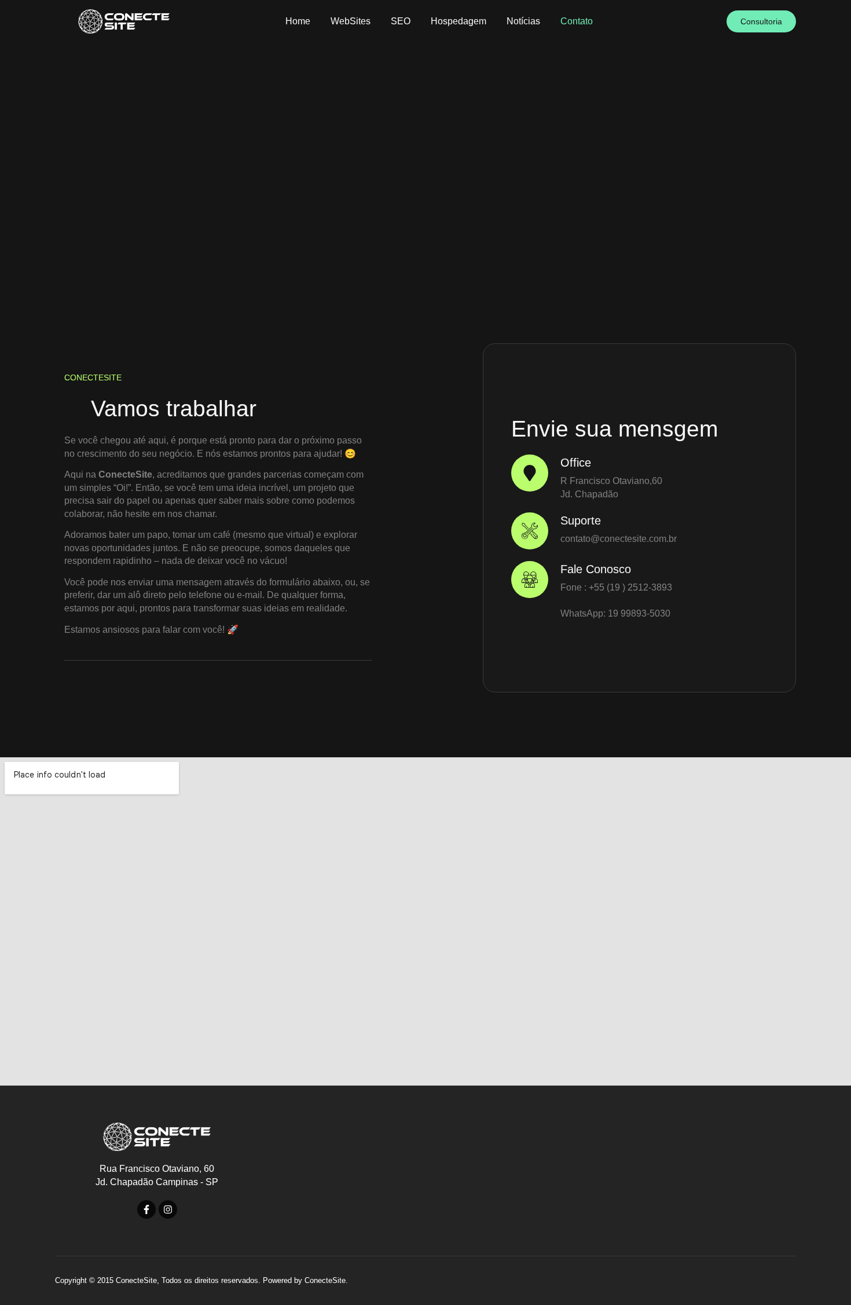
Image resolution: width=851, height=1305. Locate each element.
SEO (400, 21)
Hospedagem (458, 21)
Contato (576, 21)
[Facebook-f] (146, 1209)
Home (297, 21)
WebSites (351, 21)
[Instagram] (168, 1209)
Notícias (523, 21)
